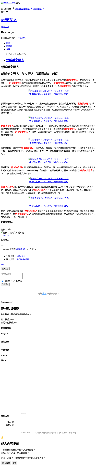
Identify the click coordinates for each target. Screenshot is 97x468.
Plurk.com (23, 413)
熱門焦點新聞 (23, 259)
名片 (8, 49)
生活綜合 (22, 38)
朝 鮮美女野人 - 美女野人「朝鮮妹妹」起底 (48, 94)
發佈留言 (5, 284)
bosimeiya (5, 235)
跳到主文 (5, 27)
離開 (14, 463)
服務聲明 (72, 433)
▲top (3, 264)
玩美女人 (9, 19)
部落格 (9, 46)
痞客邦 (19, 249)
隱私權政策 (63, 433)
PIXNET (29, 433)
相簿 (8, 43)
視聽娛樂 (21, 256)
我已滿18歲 (6, 463)
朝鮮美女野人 (15, 60)
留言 (25, 249)
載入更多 (5, 269)
